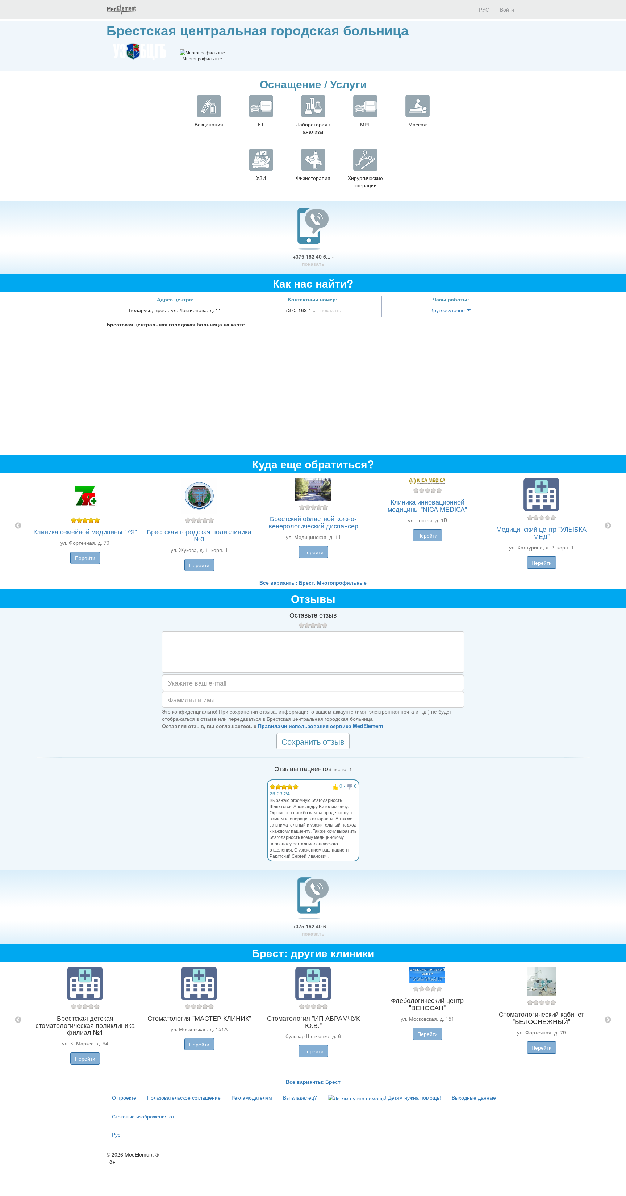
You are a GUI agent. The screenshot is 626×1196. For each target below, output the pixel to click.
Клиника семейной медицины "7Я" (85, 531)
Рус (116, 1134)
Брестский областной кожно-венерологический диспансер (313, 522)
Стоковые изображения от (143, 1116)
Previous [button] (18, 526)
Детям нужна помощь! (414, 1097)
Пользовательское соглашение (184, 1097)
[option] (313, 526)
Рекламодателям (251, 1097)
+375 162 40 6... (313, 260)
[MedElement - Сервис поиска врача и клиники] (121, 9)
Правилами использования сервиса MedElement (320, 725)
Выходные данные (474, 1097)
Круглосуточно (448, 310)
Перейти (85, 557)
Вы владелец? (300, 1097)
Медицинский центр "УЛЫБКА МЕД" (541, 532)
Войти (507, 9)
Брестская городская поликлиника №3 (199, 535)
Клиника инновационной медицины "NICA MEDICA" (427, 505)
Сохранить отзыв (313, 741)
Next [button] (608, 526)
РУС (483, 9)
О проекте (124, 1097)
